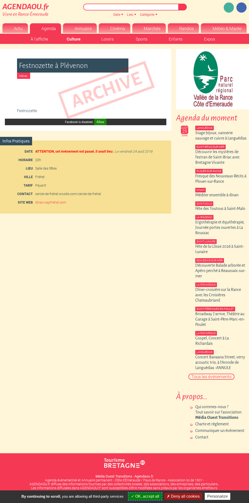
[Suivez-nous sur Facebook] (241, 7)
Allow (100, 122)
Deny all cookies (185, 496)
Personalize (217, 496)
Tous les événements (211, 376)
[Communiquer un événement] (229, 7)
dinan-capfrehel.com (50, 202)
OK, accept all (146, 496)
